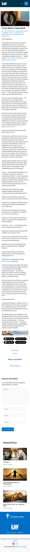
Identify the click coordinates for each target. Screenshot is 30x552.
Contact (13, 532)
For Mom (6, 462)
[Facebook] (13, 544)
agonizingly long (7, 261)
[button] (22, 4)
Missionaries (20, 34)
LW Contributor (8, 464)
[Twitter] (17, 544)
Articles (12, 31)
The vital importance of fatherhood (11, 483)
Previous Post (15, 350)
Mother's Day (5, 36)
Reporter (18, 546)
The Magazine (19, 31)
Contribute (20, 532)
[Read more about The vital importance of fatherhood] (15, 474)
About (8, 532)
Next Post (15, 353)
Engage (24, 546)
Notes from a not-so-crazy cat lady (13, 505)
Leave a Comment (15, 32)
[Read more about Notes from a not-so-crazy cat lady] (15, 496)
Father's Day (12, 34)
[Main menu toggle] (26, 4)
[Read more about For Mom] (15, 454)
